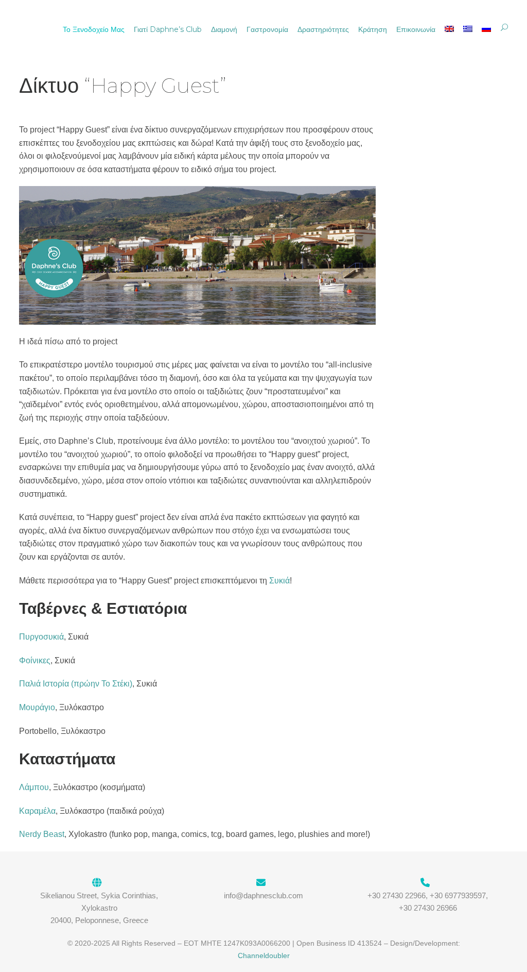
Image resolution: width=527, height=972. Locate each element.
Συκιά (279, 580)
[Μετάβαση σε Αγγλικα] (449, 30)
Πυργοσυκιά (41, 636)
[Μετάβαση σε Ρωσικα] (486, 30)
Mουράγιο (37, 707)
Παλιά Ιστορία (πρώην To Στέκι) (75, 683)
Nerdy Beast (41, 834)
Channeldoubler (264, 955)
